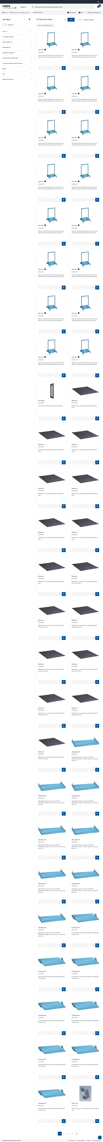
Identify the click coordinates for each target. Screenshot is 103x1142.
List (65, 19)
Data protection (81, 1140)
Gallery (71, 19)
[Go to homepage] (9, 7)
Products (24, 7)
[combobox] (62, 7)
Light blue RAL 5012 (45, 25)
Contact (89, 1140)
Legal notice (72, 1140)
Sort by (80, 19)
